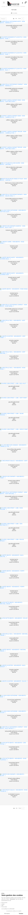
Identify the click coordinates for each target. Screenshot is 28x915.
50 (13, 18)
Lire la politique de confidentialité (7, 908)
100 (16, 18)
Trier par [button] (3, 18)
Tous (19, 18)
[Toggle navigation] (4, 2)
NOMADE (23, 6)
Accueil (4, 6)
